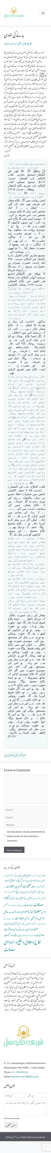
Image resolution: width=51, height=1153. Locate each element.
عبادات (19, 917)
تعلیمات (26, 885)
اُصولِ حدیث (40, 880)
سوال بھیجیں (11, 1125)
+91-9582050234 (20, 1071)
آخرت (24, 880)
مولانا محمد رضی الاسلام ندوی (15, 754)
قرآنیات (13, 923)
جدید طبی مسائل (38, 891)
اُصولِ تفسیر (7, 875)
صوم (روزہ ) (21, 911)
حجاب (20, 891)
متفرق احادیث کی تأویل (21, 929)
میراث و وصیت (12, 934)
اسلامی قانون (27, 875)
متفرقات (35, 929)
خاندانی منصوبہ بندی (39, 897)
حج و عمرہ (15, 891)
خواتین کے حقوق (26, 897)
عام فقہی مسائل (31, 918)
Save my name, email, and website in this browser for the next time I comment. (26, 835)
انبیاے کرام (16, 875)
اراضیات (35, 875)
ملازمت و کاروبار (26, 935)
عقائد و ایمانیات (10, 918)
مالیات (7, 923)
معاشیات (39, 934)
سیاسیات (28, 904)
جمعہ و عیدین (27, 891)
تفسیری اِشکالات (14, 885)
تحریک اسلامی (16, 879)
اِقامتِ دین (31, 880)
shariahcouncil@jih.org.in (25, 1076)
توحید (5, 886)
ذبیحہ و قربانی (14, 897)
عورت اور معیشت (36, 923)
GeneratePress (38, 1136)
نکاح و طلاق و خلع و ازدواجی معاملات (18, 43)
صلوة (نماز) (34, 910)
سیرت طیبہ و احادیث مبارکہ (16, 905)
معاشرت (8, 928)
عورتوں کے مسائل (24, 923)
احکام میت (42, 875)
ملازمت (33, 935)
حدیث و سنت (7, 891)
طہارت (12, 911)
